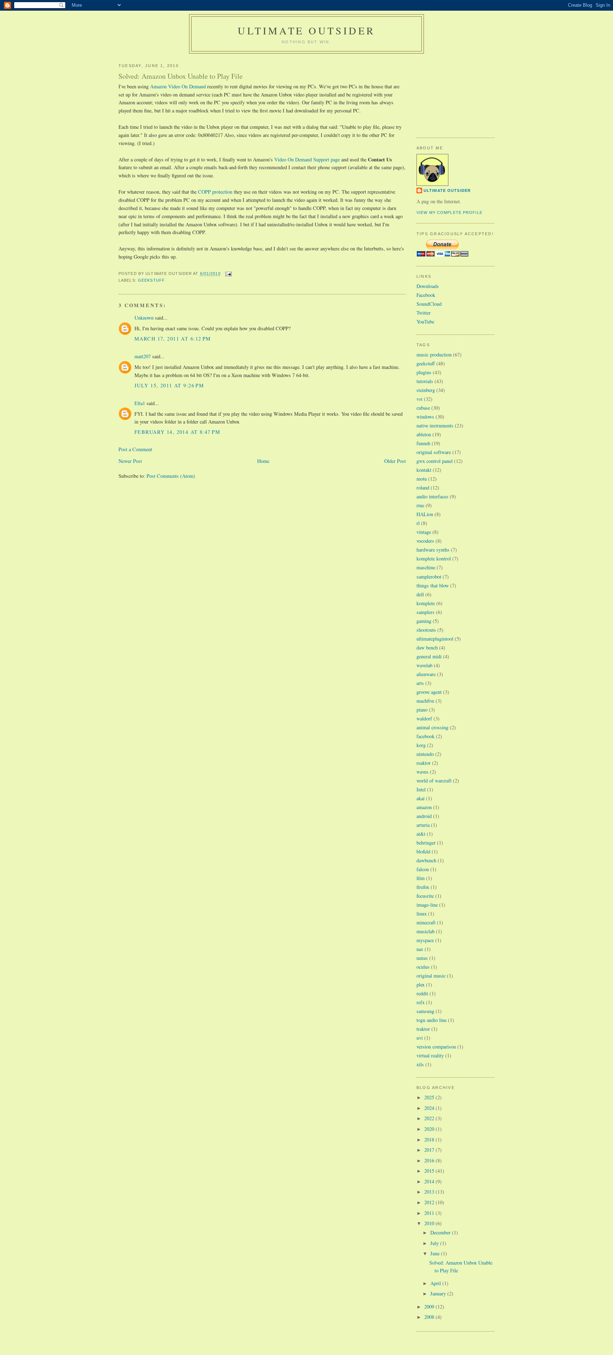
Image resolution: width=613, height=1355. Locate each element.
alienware (426, 674)
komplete (425, 603)
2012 (430, 1202)
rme (420, 505)
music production (434, 354)
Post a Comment (135, 449)
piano (421, 709)
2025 (430, 1097)
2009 (430, 1306)
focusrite (425, 895)
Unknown (144, 317)
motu (421, 478)
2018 (430, 1139)
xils (420, 1064)
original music (431, 975)
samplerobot (428, 576)
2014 (430, 1181)
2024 (430, 1108)
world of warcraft (434, 780)
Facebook (425, 295)
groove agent (429, 691)
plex (420, 984)
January (438, 1293)
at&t (420, 833)
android (424, 816)
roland (422, 487)
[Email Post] (227, 274)
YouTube (425, 321)
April (436, 1283)
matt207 (142, 356)
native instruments (434, 425)
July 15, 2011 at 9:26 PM (169, 385)
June (435, 1253)
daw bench (427, 647)
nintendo (425, 754)
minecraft (426, 922)
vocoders (425, 540)
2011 (430, 1213)
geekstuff (151, 280)
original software (433, 452)
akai (420, 798)
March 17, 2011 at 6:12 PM (172, 338)
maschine (425, 567)
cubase (423, 407)
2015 (430, 1170)
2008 (430, 1316)
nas (419, 949)
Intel (421, 789)
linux (421, 913)
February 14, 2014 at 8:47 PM (177, 431)
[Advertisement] (451, 92)
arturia (423, 825)
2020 (430, 1129)
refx (420, 1002)
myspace (425, 940)
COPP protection (215, 191)
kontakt (423, 469)
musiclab (425, 931)
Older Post (395, 461)
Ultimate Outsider (306, 30)
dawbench (426, 860)
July (435, 1243)
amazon (424, 807)
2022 (430, 1118)
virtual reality (430, 1055)
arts (420, 683)
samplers (425, 612)
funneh (423, 443)
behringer (426, 842)
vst (419, 399)
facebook (425, 736)
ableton (423, 434)
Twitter (423, 312)
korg (421, 745)
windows (425, 416)
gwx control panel (434, 461)
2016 (430, 1160)
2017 (430, 1149)
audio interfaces (432, 496)
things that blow (432, 585)
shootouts (426, 629)
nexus (422, 958)
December (441, 1232)
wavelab (424, 665)
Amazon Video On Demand (178, 86)
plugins (423, 372)
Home (263, 461)
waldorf (424, 718)
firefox (422, 887)
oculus (423, 966)
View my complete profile (449, 212)
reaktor (423, 762)
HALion (424, 514)
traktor (423, 1028)
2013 (430, 1191)
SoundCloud (429, 303)
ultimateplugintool (434, 638)
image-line (427, 904)
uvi (419, 1037)
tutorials (424, 381)
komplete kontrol (433, 558)
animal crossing (432, 727)
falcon (422, 869)
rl (418, 523)
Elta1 (139, 403)
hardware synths (432, 549)
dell (420, 594)
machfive (425, 700)
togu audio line (431, 1020)
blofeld (423, 851)
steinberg (425, 390)
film (420, 878)
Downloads (427, 286)
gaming (423, 621)
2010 (430, 1223)
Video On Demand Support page (307, 159)
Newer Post (130, 461)
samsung (425, 1011)
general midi (429, 656)
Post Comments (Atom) (171, 475)
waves (422, 771)
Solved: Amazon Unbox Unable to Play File (180, 76)
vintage (423, 532)
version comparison (436, 1046)
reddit (422, 993)
